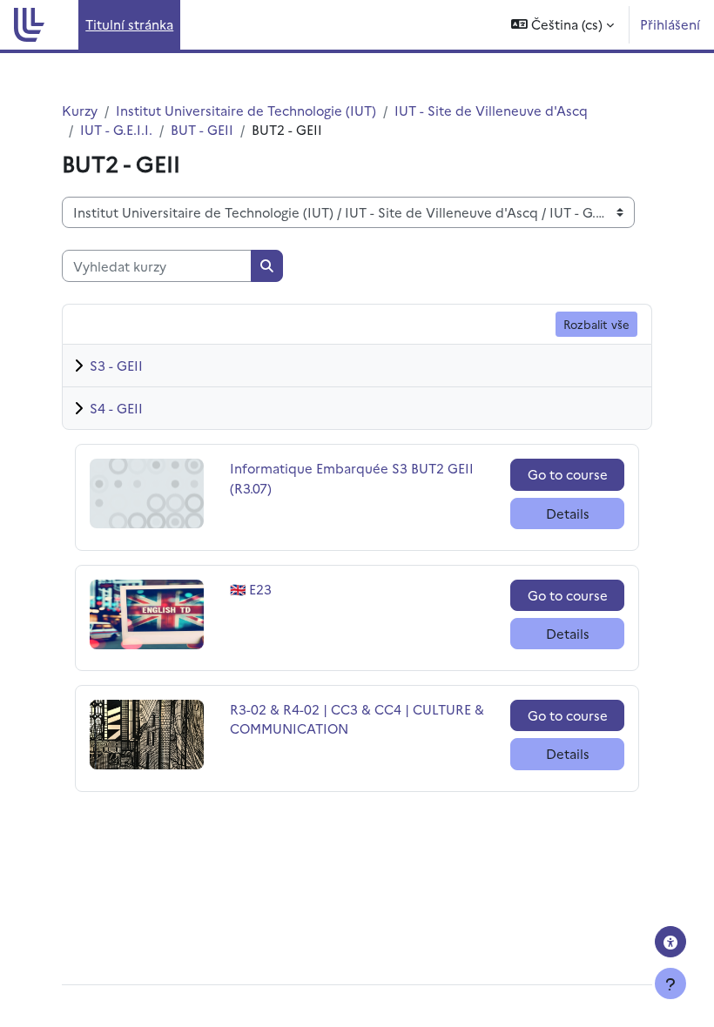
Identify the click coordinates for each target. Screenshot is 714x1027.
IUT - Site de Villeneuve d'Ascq (491, 110)
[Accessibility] (670, 941)
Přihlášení (670, 24)
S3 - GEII (116, 365)
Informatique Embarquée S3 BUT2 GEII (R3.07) (352, 477)
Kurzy (80, 110)
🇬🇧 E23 (267, 589)
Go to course (568, 474)
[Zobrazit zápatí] (670, 983)
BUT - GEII (202, 129)
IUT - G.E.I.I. (116, 129)
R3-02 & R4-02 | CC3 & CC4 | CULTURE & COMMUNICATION (357, 718)
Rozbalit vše (596, 324)
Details (567, 513)
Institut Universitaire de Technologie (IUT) (246, 110)
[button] (562, 25)
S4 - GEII (116, 408)
